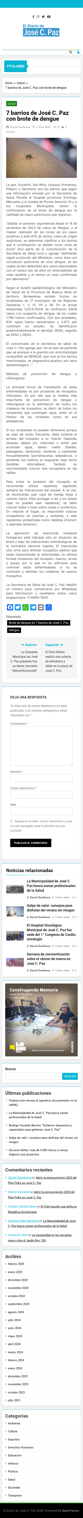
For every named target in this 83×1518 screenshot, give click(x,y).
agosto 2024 (16, 1312)
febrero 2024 (16, 1360)
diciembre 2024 (18, 1280)
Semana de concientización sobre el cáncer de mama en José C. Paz (48, 958)
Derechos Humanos (21, 1447)
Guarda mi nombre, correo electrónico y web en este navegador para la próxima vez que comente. (41, 826)
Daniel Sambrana (20, 127)
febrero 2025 (16, 1264)
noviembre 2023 (18, 1384)
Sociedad (14, 1487)
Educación (14, 1455)
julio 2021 (14, 1400)
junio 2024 (14, 1328)
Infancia (13, 1463)
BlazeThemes (70, 1510)
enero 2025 (15, 1272)
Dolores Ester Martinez (23, 1221)
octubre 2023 (16, 1392)
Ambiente (14, 1423)
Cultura (12, 1431)
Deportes (14, 1439)
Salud (12, 104)
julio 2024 (14, 1320)
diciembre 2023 (18, 1376)
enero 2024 (15, 1368)
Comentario (19, 724)
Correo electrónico (23, 788)
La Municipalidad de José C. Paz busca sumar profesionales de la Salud (51, 885)
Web (13, 805)
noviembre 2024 (18, 1288)
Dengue (14, 630)
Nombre (16, 772)
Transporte (15, 1495)
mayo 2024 (15, 1336)
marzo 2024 (15, 1352)
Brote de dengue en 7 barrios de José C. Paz (39, 623)
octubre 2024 (16, 1296)
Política (13, 1471)
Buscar (10, 1069)
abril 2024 (14, 1344)
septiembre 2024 (18, 1304)
